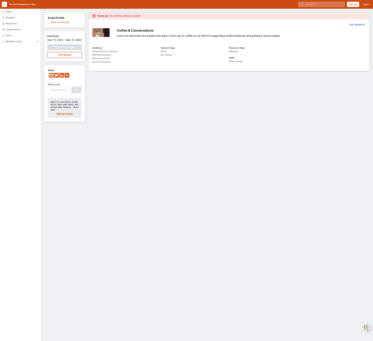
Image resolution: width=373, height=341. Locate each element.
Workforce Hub (11, 41)
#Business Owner (101, 58)
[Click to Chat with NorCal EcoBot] (366, 326)
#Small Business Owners (104, 51)
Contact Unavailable (64, 47)
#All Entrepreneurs (101, 55)
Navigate (8, 17)
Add (77, 90)
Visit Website (64, 55)
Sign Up (353, 4)
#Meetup (233, 51)
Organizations (11, 29)
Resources (9, 23)
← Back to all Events (58, 22)
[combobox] (321, 4)
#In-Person (166, 55)
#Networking (235, 61)
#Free (164, 51)
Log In (366, 4)
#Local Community (101, 62)
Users (7, 35)
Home (7, 11)
